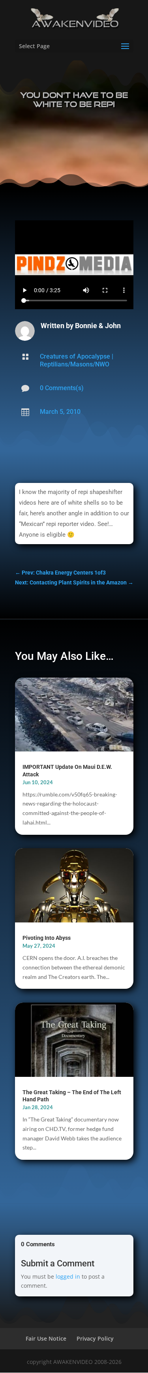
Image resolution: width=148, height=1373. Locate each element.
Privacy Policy (95, 1338)
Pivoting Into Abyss (46, 938)
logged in (68, 1276)
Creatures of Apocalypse (75, 356)
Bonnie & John (98, 325)
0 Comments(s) (62, 388)
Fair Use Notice (46, 1338)
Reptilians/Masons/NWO (74, 364)
